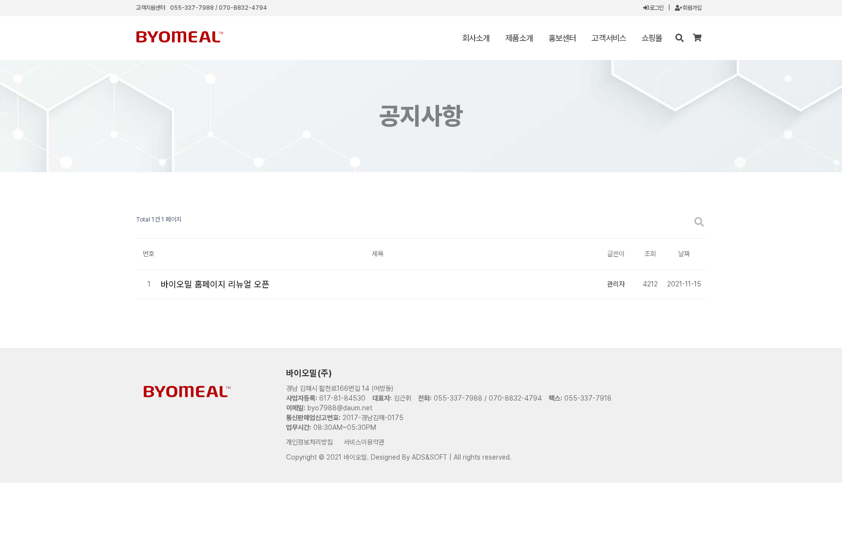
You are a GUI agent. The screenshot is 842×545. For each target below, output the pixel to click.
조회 (650, 254)
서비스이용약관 (364, 442)
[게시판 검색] (699, 222)
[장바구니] (697, 38)
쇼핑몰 (652, 38)
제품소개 (519, 38)
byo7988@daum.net (339, 408)
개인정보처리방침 (309, 442)
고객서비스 (609, 38)
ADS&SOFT (429, 457)
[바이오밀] (179, 36)
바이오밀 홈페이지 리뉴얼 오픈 (215, 284)
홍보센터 (562, 38)
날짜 (684, 254)
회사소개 (476, 38)
